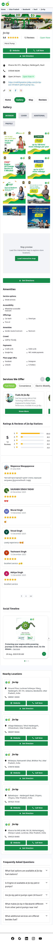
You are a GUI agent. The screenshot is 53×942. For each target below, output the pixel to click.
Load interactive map (27, 258)
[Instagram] (33, 938)
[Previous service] (42, 379)
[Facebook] (12, 938)
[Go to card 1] (24, 660)
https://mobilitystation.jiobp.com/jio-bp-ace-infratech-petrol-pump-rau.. (24, 83)
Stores (3, 9)
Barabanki (26, 9)
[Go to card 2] (26, 660)
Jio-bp (43, 9)
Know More (24, 411)
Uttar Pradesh (14, 9)
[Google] (19, 938)
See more (16, 649)
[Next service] (48, 379)
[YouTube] (40, 938)
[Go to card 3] (28, 660)
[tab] (8, 99)
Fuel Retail (9, 385)
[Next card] (49, 638)
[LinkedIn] (26, 938)
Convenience (25, 385)
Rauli (35, 9)
